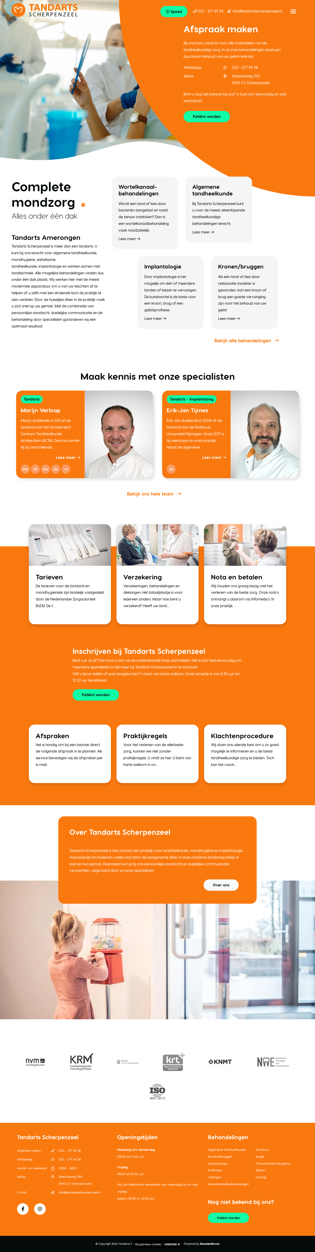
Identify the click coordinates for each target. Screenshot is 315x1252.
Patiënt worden (207, 116)
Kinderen (262, 1149)
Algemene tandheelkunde (227, 1149)
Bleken (260, 1170)
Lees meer (66, 457)
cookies (156, 1244)
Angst (260, 1156)
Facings (261, 1177)
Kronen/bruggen (220, 1156)
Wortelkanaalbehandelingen (228, 1184)
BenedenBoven (210, 1243)
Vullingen (214, 1177)
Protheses (215, 1170)
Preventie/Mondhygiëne (273, 1163)
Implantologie (218, 1163)
